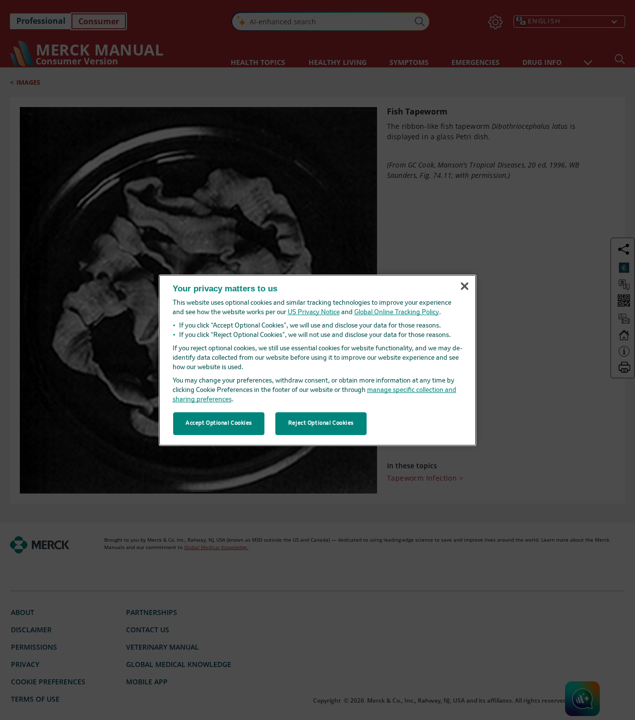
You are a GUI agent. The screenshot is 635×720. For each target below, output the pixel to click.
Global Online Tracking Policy (396, 312)
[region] (317, 359)
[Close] (464, 286)
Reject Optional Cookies (321, 423)
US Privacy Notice (314, 312)
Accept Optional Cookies (219, 423)
